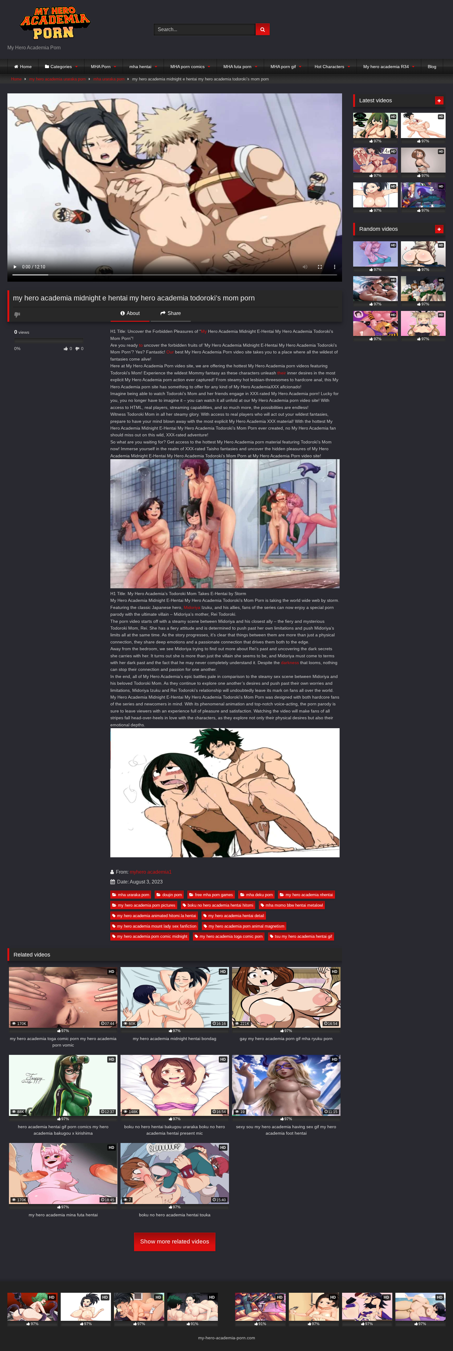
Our (170, 351)
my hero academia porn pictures (146, 905)
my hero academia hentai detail (236, 915)
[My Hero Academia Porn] (53, 24)
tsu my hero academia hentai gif (303, 936)
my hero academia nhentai (309, 894)
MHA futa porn (237, 66)
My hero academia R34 (386, 66)
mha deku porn (259, 894)
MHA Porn (101, 66)
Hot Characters (329, 66)
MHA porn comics (187, 66)
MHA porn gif (283, 66)
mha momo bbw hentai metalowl (294, 905)
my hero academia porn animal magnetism (246, 926)
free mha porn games (214, 894)
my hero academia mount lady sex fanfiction (156, 926)
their (281, 372)
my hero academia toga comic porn (231, 936)
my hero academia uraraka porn (57, 79)
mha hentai (140, 66)
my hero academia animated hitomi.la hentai (156, 915)
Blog (432, 66)
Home (26, 66)
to (141, 345)
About (133, 313)
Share (173, 313)
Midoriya (192, 607)
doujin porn (172, 894)
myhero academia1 (151, 872)
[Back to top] (434, 1333)
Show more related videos (174, 1241)
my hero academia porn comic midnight (152, 936)
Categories (61, 66)
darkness (290, 662)
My (204, 331)
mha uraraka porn (108, 79)
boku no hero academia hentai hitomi (220, 905)
